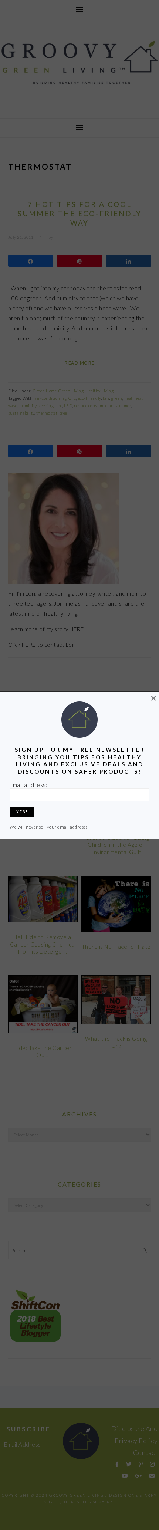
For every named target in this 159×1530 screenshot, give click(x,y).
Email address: (28, 785)
